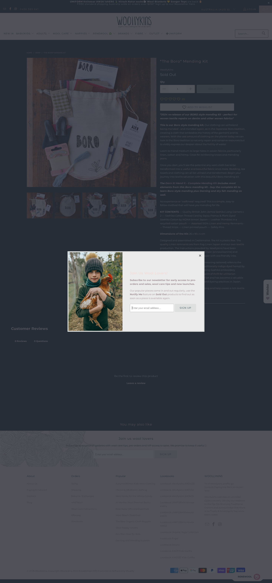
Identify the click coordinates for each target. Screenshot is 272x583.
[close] (200, 255)
